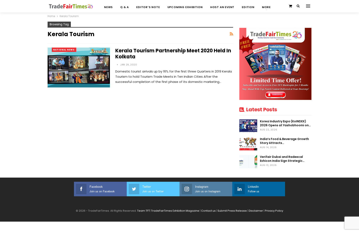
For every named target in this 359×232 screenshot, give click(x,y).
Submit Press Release (232, 211)
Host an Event (222, 7)
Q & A (124, 7)
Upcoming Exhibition (185, 7)
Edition (248, 7)
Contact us (208, 211)
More (266, 7)
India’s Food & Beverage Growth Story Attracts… (284, 141)
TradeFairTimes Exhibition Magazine (175, 211)
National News (64, 49)
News (108, 7)
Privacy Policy (274, 211)
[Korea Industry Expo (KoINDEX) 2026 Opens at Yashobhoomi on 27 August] (248, 126)
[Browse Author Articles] (117, 64)
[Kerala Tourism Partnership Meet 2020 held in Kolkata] (79, 67)
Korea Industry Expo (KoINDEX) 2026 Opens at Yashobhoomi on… (285, 123)
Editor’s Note (148, 7)
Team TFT (143, 211)
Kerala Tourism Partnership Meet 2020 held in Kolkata (173, 53)
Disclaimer (256, 211)
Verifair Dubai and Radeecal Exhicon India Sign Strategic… (282, 159)
